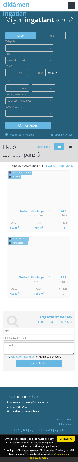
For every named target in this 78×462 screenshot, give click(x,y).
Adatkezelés (64, 424)
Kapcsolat (60, 430)
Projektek (22, 430)
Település (11, 41)
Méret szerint (66, 165)
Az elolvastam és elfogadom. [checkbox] (34, 357)
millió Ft (63, 215)
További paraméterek (21, 134)
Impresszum (64, 419)
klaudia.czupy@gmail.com (25, 411)
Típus (8, 53)
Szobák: (63, 223)
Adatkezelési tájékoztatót (23, 357)
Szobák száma (14, 106)
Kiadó (50, 35)
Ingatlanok (35, 430)
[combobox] (29, 48)
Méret (8, 81)
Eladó (20, 35)
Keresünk (47, 430)
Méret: (14, 223)
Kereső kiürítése (63, 134)
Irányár (9, 66)
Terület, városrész (15, 94)
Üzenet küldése (39, 363)
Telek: (38, 223)
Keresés (31, 125)
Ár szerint (50, 165)
